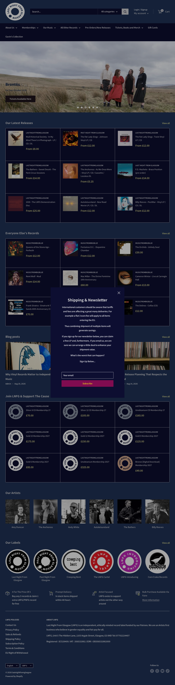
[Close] (119, 293)
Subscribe (87, 383)
